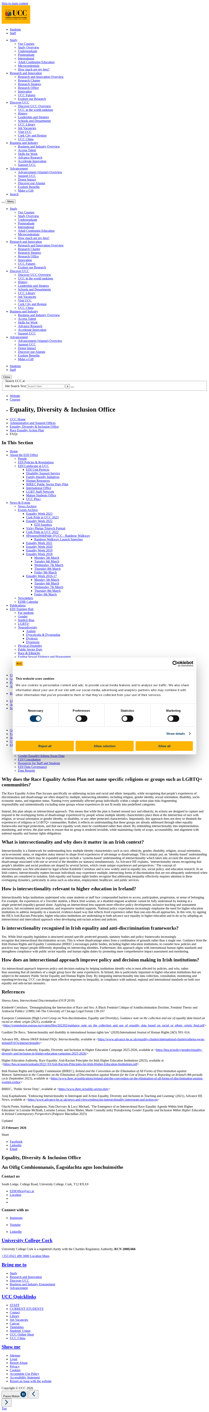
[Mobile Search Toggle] (3, 202)
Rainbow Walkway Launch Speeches (58, 539)
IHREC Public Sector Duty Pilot (47, 484)
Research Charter (29, 80)
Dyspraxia (32, 642)
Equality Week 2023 (39, 513)
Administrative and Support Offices (33, 423)
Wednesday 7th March (48, 565)
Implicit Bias (26, 620)
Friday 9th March (45, 572)
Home (14, 451)
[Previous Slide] (33, 1394)
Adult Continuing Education (36, 62)
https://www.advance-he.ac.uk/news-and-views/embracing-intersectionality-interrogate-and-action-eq (93, 1099)
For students (26, 612)
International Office (38, 488)
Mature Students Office (41, 495)
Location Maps (39, 1256)
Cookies (15, 1370)
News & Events (20, 502)
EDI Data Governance (32, 767)
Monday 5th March (46, 557)
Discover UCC (19, 1280)
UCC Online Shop (22, 1334)
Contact (15, 1312)
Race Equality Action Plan (27, 430)
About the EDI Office (24, 455)
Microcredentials (28, 65)
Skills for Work (28, 154)
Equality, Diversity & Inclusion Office (34, 426)
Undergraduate (27, 51)
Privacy (15, 1366)
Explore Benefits (29, 187)
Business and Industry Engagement (32, 1284)
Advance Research (30, 157)
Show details (175, 733)
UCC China (25, 139)
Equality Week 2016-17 (41, 576)
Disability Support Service (43, 473)
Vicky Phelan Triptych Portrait (45, 528)
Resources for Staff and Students (39, 763)
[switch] (81, 718)
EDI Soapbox (43, 524)
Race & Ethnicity (29, 653)
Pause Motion (11, 1396)
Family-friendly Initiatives (42, 477)
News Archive (27, 506)
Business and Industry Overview (39, 146)
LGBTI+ (24, 623)
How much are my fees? (33, 69)
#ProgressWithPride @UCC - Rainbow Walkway (58, 535)
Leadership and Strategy (33, 117)
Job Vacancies (27, 128)
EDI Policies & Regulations (36, 462)
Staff (13, 33)
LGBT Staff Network (40, 491)
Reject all (44, 746)
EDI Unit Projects (37, 469)
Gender (23, 616)
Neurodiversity (27, 627)
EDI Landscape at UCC (33, 466)
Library (14, 1316)
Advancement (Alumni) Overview (40, 172)
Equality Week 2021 (39, 543)
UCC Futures (26, 95)
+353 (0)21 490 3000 (15, 1256)
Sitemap (15, 1355)
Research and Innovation (26, 1277)
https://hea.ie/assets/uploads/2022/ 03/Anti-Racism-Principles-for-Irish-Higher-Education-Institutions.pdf (70, 1064)
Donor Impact (27, 179)
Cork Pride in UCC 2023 (42, 517)
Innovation (25, 91)
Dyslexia (32, 638)
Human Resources (38, 480)
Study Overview (28, 47)
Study (13, 1273)
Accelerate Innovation (32, 161)
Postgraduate (26, 54)
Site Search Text (16, 386)
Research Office (28, 87)
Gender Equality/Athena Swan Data (41, 756)
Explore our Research (32, 99)
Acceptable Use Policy (24, 1374)
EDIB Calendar (28, 601)
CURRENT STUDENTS (26, 1308)
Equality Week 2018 (39, 554)
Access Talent (27, 150)
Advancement (19, 1288)
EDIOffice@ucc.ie (22, 1191)
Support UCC (27, 165)
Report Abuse (19, 1362)
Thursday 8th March (47, 568)
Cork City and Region (32, 135)
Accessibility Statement (25, 1377)
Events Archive (28, 510)
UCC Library (26, 124)
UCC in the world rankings (35, 110)
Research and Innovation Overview (41, 76)
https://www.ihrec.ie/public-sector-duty (84, 1089)
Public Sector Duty (30, 649)
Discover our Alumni (31, 183)
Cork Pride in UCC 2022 (42, 532)
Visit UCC (25, 132)
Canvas (14, 1323)
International (26, 58)
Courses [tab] (15, 399)
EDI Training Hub (21, 609)
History (23, 113)
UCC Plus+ (33, 499)
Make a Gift (25, 190)
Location (15, 1195)
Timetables (17, 1327)
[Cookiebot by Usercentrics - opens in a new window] (175, 664)
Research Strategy (29, 84)
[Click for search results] (72, 387)
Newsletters (25, 598)
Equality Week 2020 (39, 546)
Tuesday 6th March (46, 561)
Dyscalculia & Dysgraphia (43, 634)
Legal (13, 1359)
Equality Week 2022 (39, 521)
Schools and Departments (34, 121)
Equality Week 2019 (39, 550)
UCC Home (18, 419)
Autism (31, 631)
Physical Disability (30, 645)
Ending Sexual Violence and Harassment (44, 656)
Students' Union (20, 1330)
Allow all (164, 746)
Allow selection (105, 746)
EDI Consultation (29, 759)
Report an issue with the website (30, 1381)
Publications (18, 605)
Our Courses (26, 43)
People (22, 458)
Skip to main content (15, 3)
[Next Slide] (6, 1402)
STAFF (15, 1305)
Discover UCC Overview (34, 106)
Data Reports (26, 770)
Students (15, 29)
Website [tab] (15, 396)
